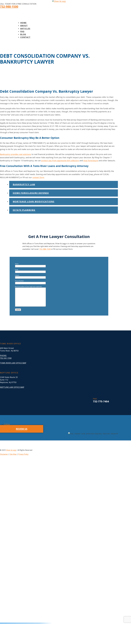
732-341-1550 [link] (5, 358)
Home (23, 22)
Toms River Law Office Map (13, 363)
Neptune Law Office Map (12, 387)
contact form (38, 177)
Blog (23, 34)
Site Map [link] (13, 454)
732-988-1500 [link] (9, 7)
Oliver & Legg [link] (11, 450)
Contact (25, 37)
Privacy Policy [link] (23, 454)
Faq (22, 31)
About (24, 25)
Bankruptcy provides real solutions (15, 154)
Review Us (21, 428)
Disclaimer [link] (4, 454)
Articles (25, 28)
